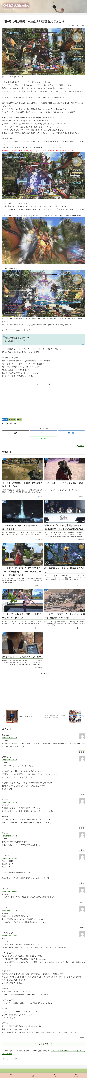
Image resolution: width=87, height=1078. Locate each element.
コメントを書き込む (43, 1044)
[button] (79, 550)
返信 (82, 752)
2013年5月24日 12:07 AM (9, 891)
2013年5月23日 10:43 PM (9, 858)
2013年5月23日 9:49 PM (9, 836)
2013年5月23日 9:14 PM (9, 738)
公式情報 (13, 419)
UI (4, 423)
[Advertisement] (43, 401)
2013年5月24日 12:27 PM (9, 935)
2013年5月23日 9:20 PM (9, 760)
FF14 (5, 419)
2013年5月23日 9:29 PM (9, 802)
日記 (20, 419)
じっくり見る (12, 423)
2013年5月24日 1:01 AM (9, 910)
